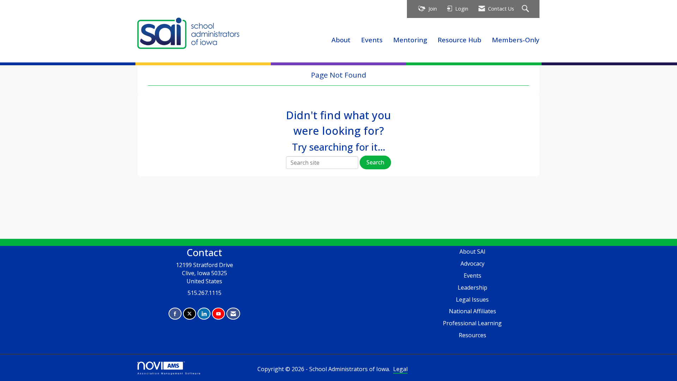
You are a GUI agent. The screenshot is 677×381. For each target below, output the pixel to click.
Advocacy (472, 263)
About (340, 39)
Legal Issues (472, 299)
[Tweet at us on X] (189, 314)
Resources (472, 335)
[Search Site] (526, 9)
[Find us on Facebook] (175, 314)
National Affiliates (472, 311)
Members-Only (515, 39)
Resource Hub (459, 39)
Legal (400, 369)
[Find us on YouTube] (218, 314)
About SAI (472, 251)
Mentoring (410, 39)
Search (375, 162)
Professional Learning (472, 323)
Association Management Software (169, 373)
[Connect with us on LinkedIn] (204, 314)
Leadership (472, 287)
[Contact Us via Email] (233, 314)
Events (372, 39)
